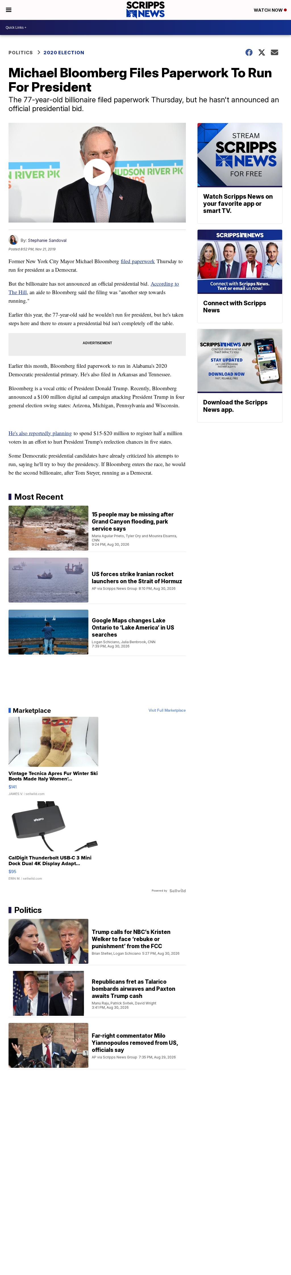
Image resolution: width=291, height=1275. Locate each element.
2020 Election (63, 52)
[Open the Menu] (8, 10)
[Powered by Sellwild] (177, 891)
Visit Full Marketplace (167, 711)
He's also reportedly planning (40, 433)
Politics (21, 52)
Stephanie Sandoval (47, 240)
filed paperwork (138, 261)
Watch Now (269, 10)
